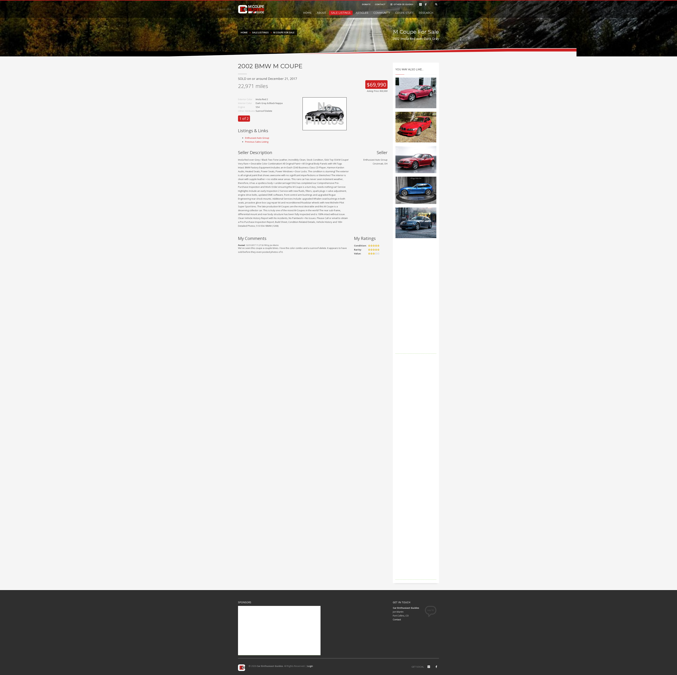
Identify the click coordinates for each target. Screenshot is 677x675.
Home (307, 12)
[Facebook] (425, 4)
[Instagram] (420, 4)
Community (381, 12)
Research (426, 12)
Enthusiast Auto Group (257, 137)
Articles (362, 12)
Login (310, 666)
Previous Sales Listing (256, 141)
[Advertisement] (416, 301)
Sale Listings (340, 12)
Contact (397, 619)
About (321, 12)
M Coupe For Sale (283, 32)
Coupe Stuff (404, 12)
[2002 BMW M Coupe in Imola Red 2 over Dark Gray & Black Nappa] (325, 113)
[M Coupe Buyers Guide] (251, 9)
